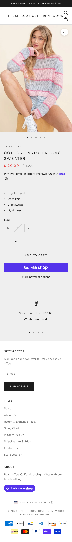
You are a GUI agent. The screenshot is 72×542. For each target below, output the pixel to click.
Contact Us (11, 448)
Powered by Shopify (36, 514)
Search (8, 408)
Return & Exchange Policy (20, 422)
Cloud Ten (13, 146)
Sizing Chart (11, 428)
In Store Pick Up (14, 435)
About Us (10, 415)
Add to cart (36, 255)
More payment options (36, 277)
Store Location (13, 455)
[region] (36, 313)
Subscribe (19, 386)
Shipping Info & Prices (18, 441)
